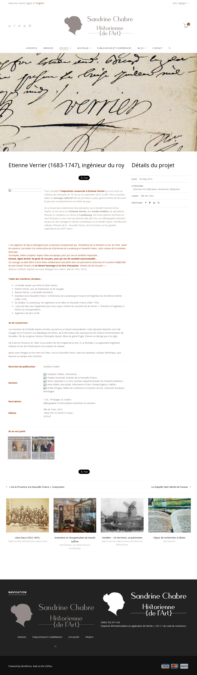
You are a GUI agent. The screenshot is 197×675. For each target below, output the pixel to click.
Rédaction (175, 189)
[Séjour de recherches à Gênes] (169, 515)
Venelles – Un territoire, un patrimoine (122, 537)
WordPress (26, 666)
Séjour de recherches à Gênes (169, 537)
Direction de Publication (145, 189)
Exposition (65, 545)
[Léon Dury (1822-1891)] (27, 515)
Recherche (163, 189)
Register (40, 3)
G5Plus (48, 666)
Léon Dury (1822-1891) (27, 537)
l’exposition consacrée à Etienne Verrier (82, 191)
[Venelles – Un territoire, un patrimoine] (122, 515)
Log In (29, 3)
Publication (14, 541)
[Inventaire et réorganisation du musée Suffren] (75, 515)
